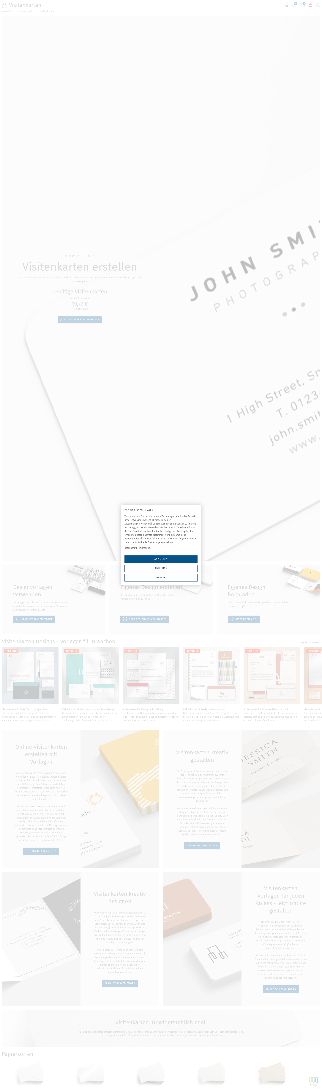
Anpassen (161, 577)
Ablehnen (161, 568)
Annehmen (161, 559)
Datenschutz (130, 548)
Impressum (145, 548)
